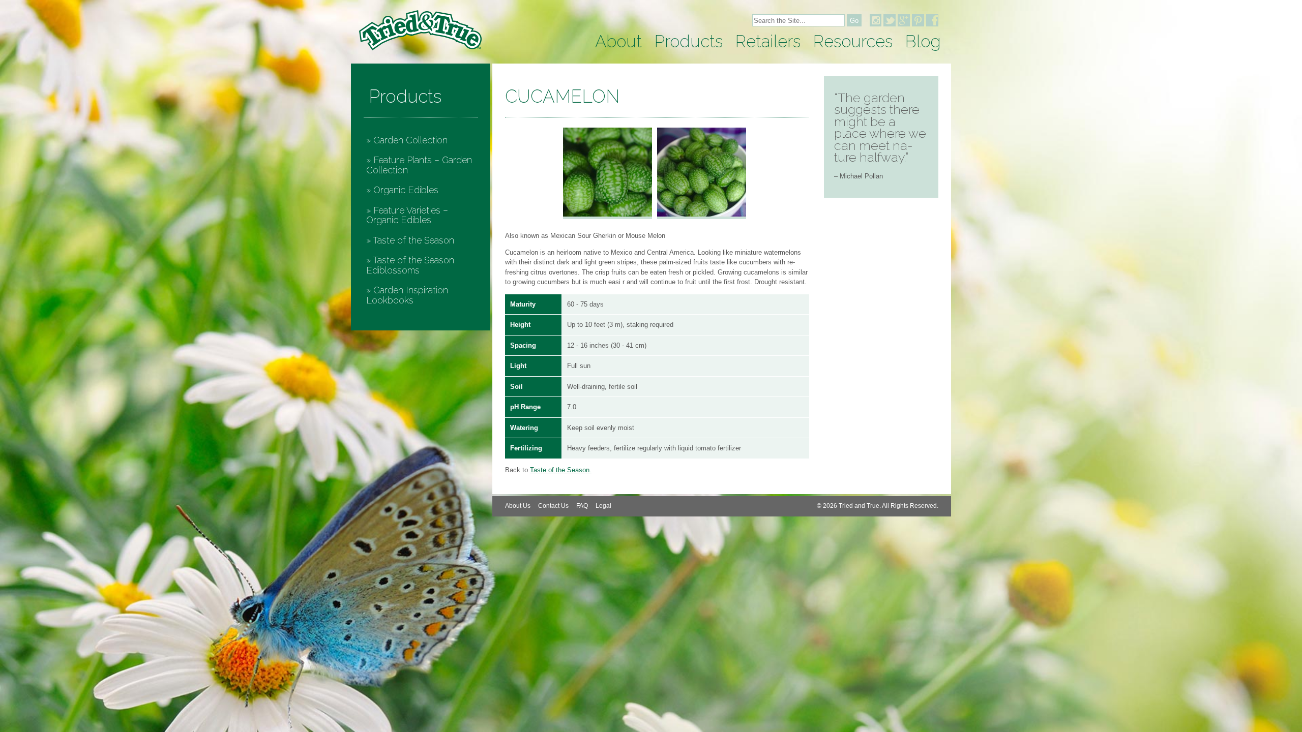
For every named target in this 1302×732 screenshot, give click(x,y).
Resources (853, 42)
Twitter (889, 20)
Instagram (875, 20)
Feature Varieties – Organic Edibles (407, 215)
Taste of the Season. (560, 470)
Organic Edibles (405, 190)
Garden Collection (410, 140)
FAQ (582, 505)
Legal (603, 505)
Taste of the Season (413, 240)
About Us (517, 505)
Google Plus (904, 20)
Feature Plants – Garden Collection (419, 165)
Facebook (932, 20)
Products (689, 42)
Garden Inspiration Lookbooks (407, 295)
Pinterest (918, 20)
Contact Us (553, 505)
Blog (923, 42)
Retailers (768, 42)
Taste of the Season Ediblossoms (410, 265)
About (618, 42)
